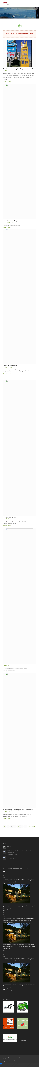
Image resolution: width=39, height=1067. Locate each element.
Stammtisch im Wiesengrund (11, 881)
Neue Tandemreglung (10, 221)
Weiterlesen (6, 81)
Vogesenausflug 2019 (9, 517)
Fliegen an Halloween (10, 365)
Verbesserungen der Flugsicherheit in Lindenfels (18, 810)
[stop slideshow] (25, 16)
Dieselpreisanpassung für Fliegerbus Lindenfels (18, 69)
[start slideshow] (13, 16)
